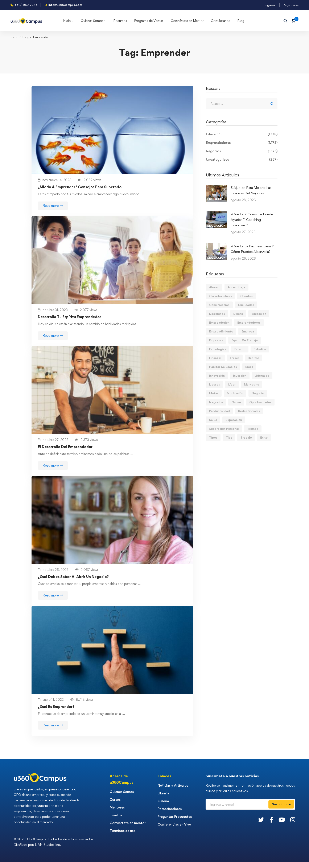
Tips (229, 437)
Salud (213, 420)
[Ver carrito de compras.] (295, 21)
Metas (213, 393)
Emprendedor (219, 322)
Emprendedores (241, 143)
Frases (234, 358)
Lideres (214, 384)
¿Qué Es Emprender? (56, 706)
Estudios (260, 349)
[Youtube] (282, 819)
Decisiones (217, 313)
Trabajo (246, 437)
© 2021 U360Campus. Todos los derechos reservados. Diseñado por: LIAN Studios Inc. (54, 842)
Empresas (216, 340)
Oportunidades (260, 402)
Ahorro (214, 287)
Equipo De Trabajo (244, 340)
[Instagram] (293, 819)
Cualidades (246, 305)
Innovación (217, 375)
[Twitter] (261, 819)
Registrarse (290, 5)
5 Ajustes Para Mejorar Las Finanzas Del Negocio (251, 190)
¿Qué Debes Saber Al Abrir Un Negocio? (73, 576)
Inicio (14, 37)
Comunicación (219, 305)
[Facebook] (271, 819)
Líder (232, 384)
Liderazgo (262, 375)
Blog (25, 37)
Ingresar (270, 5)
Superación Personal (224, 428)
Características (220, 296)
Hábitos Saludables (223, 366)
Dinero (238, 313)
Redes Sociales (249, 411)
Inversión (239, 375)
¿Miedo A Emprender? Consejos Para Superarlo (79, 187)
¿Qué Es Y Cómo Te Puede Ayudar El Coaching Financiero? (252, 219)
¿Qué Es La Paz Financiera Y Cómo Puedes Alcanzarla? (252, 249)
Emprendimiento (221, 331)
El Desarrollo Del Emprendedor (65, 446)
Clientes (246, 296)
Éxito (264, 437)
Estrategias (217, 349)
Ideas (249, 366)
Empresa (248, 331)
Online (236, 402)
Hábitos (253, 358)
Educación (241, 134)
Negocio (258, 393)
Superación (234, 420)
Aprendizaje (236, 287)
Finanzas (215, 358)
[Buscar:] (241, 104)
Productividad (219, 411)
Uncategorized (241, 159)
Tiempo (252, 428)
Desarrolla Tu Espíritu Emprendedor (69, 317)
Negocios (241, 151)
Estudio (239, 349)
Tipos (213, 437)
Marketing (251, 384)
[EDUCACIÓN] (216, 187)
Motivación (235, 393)
